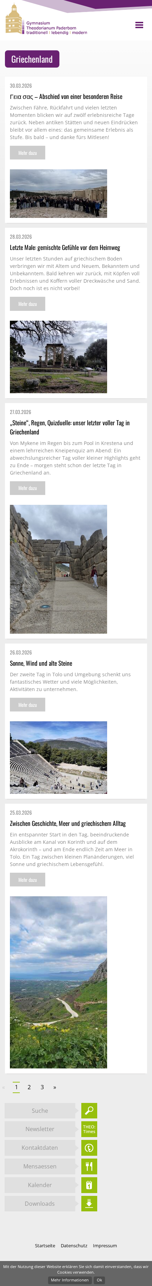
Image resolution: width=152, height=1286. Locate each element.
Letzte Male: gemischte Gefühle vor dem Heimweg (65, 247)
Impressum (105, 1245)
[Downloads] (89, 1204)
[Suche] (89, 1111)
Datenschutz (74, 1245)
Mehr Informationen (70, 1279)
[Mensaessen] (89, 1166)
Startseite (45, 1245)
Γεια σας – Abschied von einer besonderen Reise (66, 96)
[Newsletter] (89, 1129)
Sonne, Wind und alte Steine (41, 662)
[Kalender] (89, 1185)
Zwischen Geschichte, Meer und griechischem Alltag (68, 823)
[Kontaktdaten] (89, 1148)
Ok (99, 1279)
